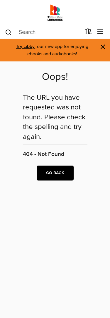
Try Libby (25, 47)
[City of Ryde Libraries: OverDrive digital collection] (55, 12)
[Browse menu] (100, 32)
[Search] (8, 32)
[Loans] (88, 33)
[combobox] (42, 32)
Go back (55, 173)
